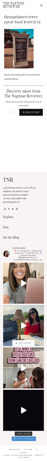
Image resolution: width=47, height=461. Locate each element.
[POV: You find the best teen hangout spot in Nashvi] (23, 410)
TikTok (23, 452)
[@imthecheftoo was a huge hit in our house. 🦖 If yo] (23, 367)
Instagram (15, 449)
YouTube (28, 449)
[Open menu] (41, 5)
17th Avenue (23, 457)
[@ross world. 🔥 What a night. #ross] (23, 325)
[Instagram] (5, 209)
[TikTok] (16, 209)
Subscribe (31, 112)
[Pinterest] (12, 209)
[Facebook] (8, 209)
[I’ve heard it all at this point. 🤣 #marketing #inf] (23, 283)
